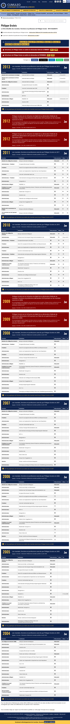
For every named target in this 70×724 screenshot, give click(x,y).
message (52, 709)
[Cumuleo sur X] (58, 2)
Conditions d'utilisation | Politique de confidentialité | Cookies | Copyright (41, 714)
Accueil (28, 1)
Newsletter (44, 1)
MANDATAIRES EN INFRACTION (29, 10)
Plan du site (62, 714)
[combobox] (54, 21)
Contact (51, 1)
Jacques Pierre (23, 15)
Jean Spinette (50, 13)
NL (68, 1)
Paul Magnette (15, 15)
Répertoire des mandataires (8, 17)
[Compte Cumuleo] (64, 1)
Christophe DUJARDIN (40, 13)
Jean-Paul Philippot (58, 13)
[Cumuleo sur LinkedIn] (60, 2)
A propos (34, 1)
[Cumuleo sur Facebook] (56, 2)
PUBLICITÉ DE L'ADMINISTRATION (45, 10)
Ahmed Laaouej (31, 15)
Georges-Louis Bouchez (21, 13)
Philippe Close (31, 13)
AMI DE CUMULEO (49, 722)
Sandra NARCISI (11, 13)
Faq (39, 1)
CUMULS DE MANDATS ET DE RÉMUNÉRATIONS (11, 10)
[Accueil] (1, 17)
